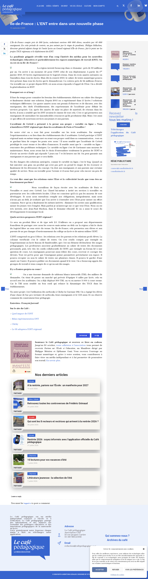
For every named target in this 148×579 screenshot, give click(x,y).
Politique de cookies (117, 575)
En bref (64, 6)
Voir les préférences (134, 570)
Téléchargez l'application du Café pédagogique (123, 132)
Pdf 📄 (97, 335)
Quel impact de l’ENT (22, 314)
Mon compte (99, 6)
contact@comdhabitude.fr (122, 168)
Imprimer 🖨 (83, 335)
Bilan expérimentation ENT (25, 319)
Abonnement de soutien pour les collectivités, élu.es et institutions (129, 103)
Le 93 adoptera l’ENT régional (27, 329)
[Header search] (117, 6)
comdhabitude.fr (118, 171)
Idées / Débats (52, 6)
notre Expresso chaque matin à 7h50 (30, 531)
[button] (144, 549)
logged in (27, 503)
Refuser (115, 570)
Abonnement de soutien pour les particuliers (129, 89)
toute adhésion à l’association (71, 345)
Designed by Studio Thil (86, 574)
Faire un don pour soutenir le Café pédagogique (129, 77)
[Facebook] (131, 5)
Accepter (100, 570)
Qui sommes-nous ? (117, 535)
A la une (40, 6)
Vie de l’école (76, 6)
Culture (87, 6)
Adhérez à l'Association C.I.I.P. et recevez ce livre (129, 54)
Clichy (15, 324)
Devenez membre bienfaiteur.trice (129, 65)
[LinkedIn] (139, 5)
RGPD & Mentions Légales (67, 574)
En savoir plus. (53, 360)
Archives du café (117, 540)
